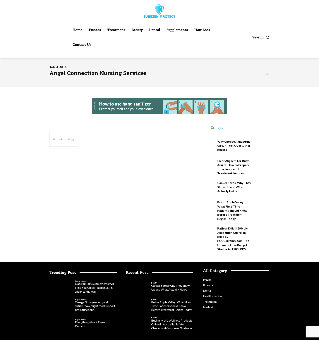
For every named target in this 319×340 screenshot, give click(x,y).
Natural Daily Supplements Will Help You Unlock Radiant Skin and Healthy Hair (94, 287)
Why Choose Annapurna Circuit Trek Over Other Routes (234, 145)
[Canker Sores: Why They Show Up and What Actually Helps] (262, 187)
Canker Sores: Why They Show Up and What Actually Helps (234, 187)
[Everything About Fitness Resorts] (61, 323)
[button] (261, 37)
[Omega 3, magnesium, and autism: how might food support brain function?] (61, 305)
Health (154, 283)
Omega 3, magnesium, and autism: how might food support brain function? (95, 306)
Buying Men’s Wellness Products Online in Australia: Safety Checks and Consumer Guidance (171, 324)
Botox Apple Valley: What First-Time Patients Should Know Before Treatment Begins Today (232, 210)
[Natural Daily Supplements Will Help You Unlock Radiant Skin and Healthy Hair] (61, 287)
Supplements (81, 281)
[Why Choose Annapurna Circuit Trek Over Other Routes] (262, 145)
